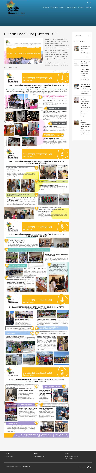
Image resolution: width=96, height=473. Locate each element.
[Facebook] (87, 2)
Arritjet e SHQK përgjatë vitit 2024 (85, 48)
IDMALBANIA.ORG (26, 466)
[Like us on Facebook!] (85, 467)
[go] (88, 36)
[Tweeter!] (87, 467)
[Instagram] (90, 2)
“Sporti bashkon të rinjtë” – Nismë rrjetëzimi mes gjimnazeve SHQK (86, 124)
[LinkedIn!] (90, 467)
